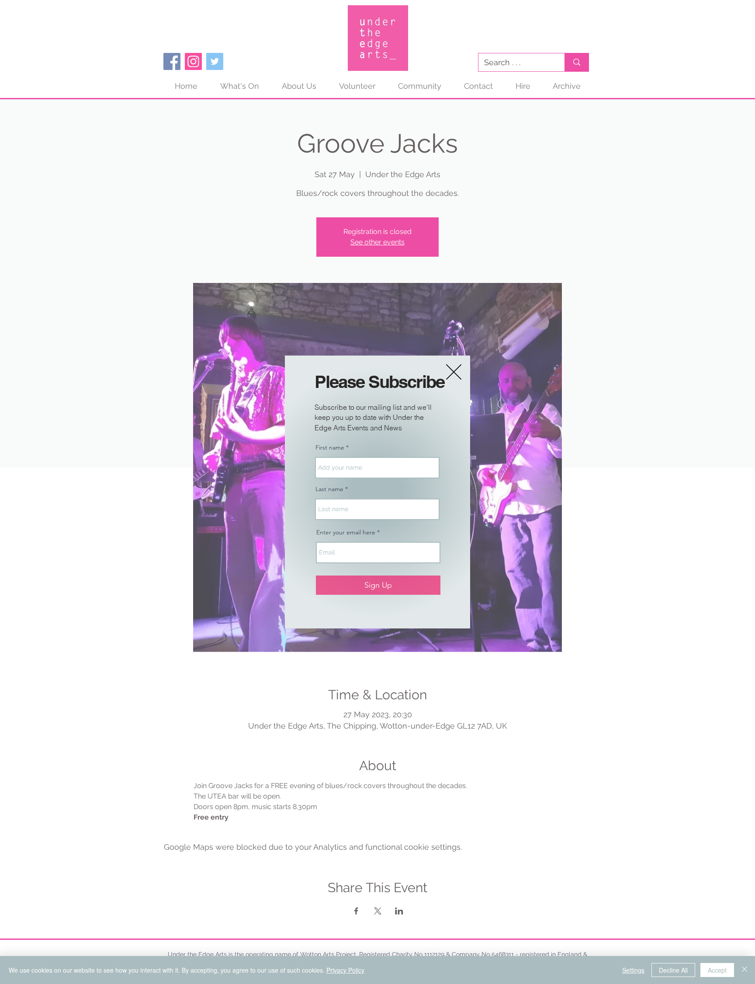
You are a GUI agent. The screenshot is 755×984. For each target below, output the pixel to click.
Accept (717, 970)
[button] (453, 372)
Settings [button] (633, 970)
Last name (329, 489)
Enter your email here (345, 532)
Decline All (673, 970)
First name (329, 447)
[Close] (744, 970)
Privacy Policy (345, 970)
